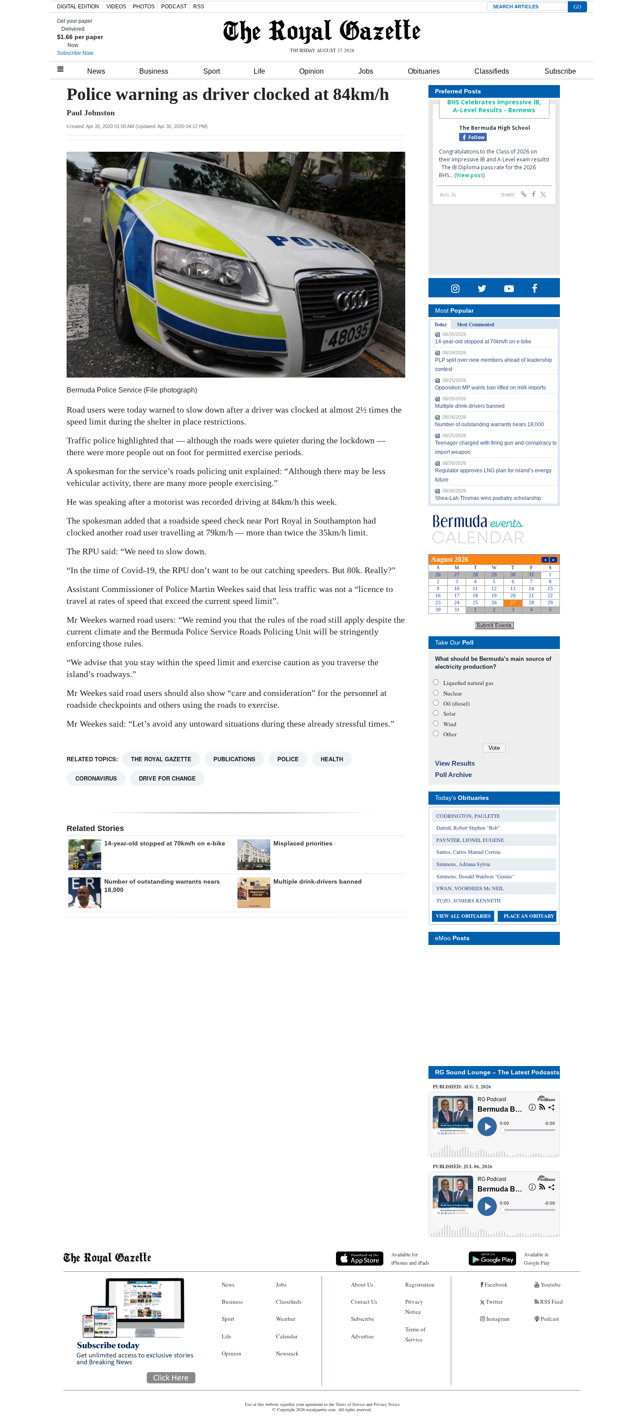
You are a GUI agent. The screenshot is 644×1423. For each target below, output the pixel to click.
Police (288, 759)
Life (259, 71)
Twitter (493, 1301)
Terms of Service (415, 1334)
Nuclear (452, 693)
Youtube (550, 1284)
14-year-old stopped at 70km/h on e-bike (164, 843)
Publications (234, 759)
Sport (211, 71)
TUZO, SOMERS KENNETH (468, 900)
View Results (455, 763)
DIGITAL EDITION (78, 7)
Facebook (495, 1284)
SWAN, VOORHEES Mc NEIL (470, 888)
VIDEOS (116, 7)
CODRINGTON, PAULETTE (468, 815)
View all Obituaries (463, 916)
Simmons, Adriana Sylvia (463, 863)
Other (449, 734)
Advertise (362, 1336)
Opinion (311, 71)
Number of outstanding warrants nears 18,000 (489, 424)
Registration (420, 1284)
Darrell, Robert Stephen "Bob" (468, 827)
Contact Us (364, 1301)
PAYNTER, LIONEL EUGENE (470, 839)
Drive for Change (167, 778)
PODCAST (174, 7)
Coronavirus (96, 778)
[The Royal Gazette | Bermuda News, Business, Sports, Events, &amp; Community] (322, 31)
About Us (362, 1284)
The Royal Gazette (161, 759)
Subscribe (560, 71)
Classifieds (491, 71)
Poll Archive (453, 774)
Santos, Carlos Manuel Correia (468, 851)
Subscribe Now (75, 53)
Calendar (286, 1336)
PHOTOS (144, 7)
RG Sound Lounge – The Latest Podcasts (497, 1072)
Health (332, 759)
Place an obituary (529, 916)
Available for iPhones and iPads (410, 1258)
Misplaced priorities (303, 843)
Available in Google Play (537, 1258)
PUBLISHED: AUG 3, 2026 (462, 1086)
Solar (449, 713)
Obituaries (424, 71)
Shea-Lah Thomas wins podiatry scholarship (488, 498)
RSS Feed (551, 1301)
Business (153, 71)
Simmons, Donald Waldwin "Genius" (475, 876)
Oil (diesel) (456, 703)
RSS (198, 7)
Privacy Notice (414, 1307)
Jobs (365, 71)
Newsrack (287, 1353)
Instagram (497, 1319)
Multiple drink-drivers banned (317, 881)
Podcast (549, 1319)
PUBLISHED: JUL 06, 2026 (462, 1166)
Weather (285, 1319)
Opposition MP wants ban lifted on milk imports (490, 388)
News (96, 71)
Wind (449, 724)
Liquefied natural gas (468, 683)
